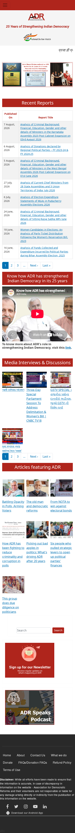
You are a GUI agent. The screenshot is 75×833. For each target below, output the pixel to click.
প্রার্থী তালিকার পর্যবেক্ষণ (13, 390)
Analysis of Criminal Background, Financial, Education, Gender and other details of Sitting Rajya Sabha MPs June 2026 (43, 217)
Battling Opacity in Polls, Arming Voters (13, 506)
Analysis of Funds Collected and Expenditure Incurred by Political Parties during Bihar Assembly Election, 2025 (44, 251)
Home (7, 755)
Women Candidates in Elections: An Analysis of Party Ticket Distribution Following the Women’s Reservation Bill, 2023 (44, 235)
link (68, 348)
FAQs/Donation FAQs (32, 762)
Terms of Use (11, 770)
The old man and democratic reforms (37, 506)
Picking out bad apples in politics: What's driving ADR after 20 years (37, 552)
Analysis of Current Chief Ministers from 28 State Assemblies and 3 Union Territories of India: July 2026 (44, 186)
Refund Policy (62, 762)
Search (58, 630)
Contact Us (37, 755)
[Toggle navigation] (5, 5)
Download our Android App (26, 813)
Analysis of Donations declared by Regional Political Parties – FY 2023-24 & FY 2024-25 (44, 150)
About (21, 755)
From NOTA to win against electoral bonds (61, 506)
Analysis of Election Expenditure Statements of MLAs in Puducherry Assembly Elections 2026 (40, 200)
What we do (59, 755)
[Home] (37, 17)
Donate (8, 762)
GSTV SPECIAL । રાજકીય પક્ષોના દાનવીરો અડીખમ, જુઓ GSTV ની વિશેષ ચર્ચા (61, 398)
